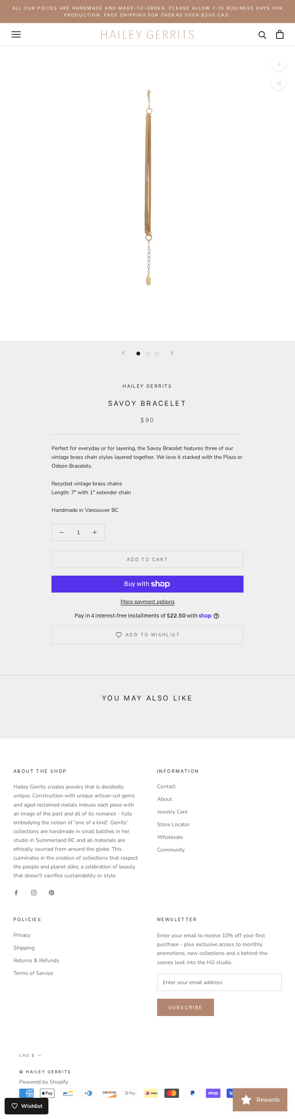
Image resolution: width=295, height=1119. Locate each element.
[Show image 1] (138, 353)
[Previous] (123, 353)
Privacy (21, 935)
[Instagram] (33, 892)
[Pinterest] (51, 892)
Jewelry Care (172, 811)
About (164, 799)
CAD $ (27, 1055)
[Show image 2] (147, 353)
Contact (166, 786)
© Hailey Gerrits (45, 1071)
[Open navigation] (16, 34)
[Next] (172, 353)
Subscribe (185, 1007)
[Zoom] (278, 64)
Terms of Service (33, 973)
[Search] (263, 34)
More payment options (148, 601)
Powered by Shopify (43, 1082)
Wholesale (170, 837)
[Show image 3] (157, 353)
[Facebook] (16, 892)
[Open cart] (279, 34)
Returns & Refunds (36, 960)
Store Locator (173, 824)
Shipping (24, 947)
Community (171, 849)
